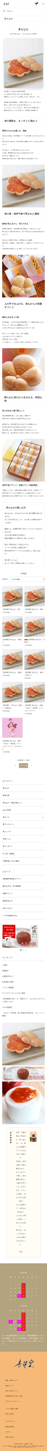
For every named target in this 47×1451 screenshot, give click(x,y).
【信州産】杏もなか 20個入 (12, 672)
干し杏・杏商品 (8, 854)
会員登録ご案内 (8, 982)
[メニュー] (43, 4)
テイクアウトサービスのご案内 (13, 993)
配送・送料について (11, 1380)
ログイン (8, 1432)
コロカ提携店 (7, 1007)
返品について (9, 1385)
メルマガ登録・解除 (11, 1409)
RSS (6, 1414)
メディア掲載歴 (8, 987)
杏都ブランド (8, 893)
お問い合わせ (9, 1437)
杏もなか (10, 11)
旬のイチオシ (8, 908)
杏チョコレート (8, 824)
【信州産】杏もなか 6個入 (34, 609)
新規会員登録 (9, 1426)
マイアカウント (10, 1421)
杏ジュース (7, 831)
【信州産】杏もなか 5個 (11, 609)
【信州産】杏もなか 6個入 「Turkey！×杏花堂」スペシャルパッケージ (34, 707)
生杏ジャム (7, 839)
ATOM (12, 1414)
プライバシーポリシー (12, 1401)
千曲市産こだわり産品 (11, 861)
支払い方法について (11, 1391)
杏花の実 (6, 795)
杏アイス (6, 817)
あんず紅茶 (7, 810)
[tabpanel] (23, 936)
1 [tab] (20, 950)
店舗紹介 (5, 971)
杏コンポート (8, 846)
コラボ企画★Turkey (10, 915)
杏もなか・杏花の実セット (12, 803)
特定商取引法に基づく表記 (14, 1396)
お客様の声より (8, 976)
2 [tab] (23, 950)
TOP (4, 11)
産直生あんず (8, 901)
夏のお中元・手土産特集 (12, 886)
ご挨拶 (4, 965)
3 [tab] (26, 950)
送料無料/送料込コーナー (12, 879)
